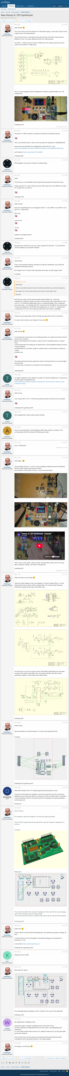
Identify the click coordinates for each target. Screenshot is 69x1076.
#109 (66, 313)
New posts (4, 9)
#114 (66, 427)
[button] (25, 6)
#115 (66, 442)
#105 (66, 201)
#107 (66, 258)
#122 (66, 952)
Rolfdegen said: (20, 282)
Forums (11, 6)
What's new (20, 6)
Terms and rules (44, 1071)
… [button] (22, 21)
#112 (66, 390)
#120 (66, 808)
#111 (66, 375)
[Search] (66, 6)
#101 (66, 24)
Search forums (12, 9)
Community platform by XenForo (34, 1074)
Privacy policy (53, 1071)
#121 (66, 925)
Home (4, 6)
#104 (66, 175)
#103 (66, 160)
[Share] (63, 25)
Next (29, 21)
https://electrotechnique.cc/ (31, 944)
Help (59, 1071)
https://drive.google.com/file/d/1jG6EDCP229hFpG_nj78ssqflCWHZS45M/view (38, 148)
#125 (66, 1043)
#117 (66, 574)
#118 (66, 722)
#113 (66, 412)
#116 (66, 457)
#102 (66, 130)
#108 (66, 278)
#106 (66, 242)
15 (25, 21)
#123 (66, 967)
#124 (66, 1019)
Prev (4, 21)
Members (31, 6)
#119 (66, 787)
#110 (66, 328)
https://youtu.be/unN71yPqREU (33, 152)
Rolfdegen (5, 18)
